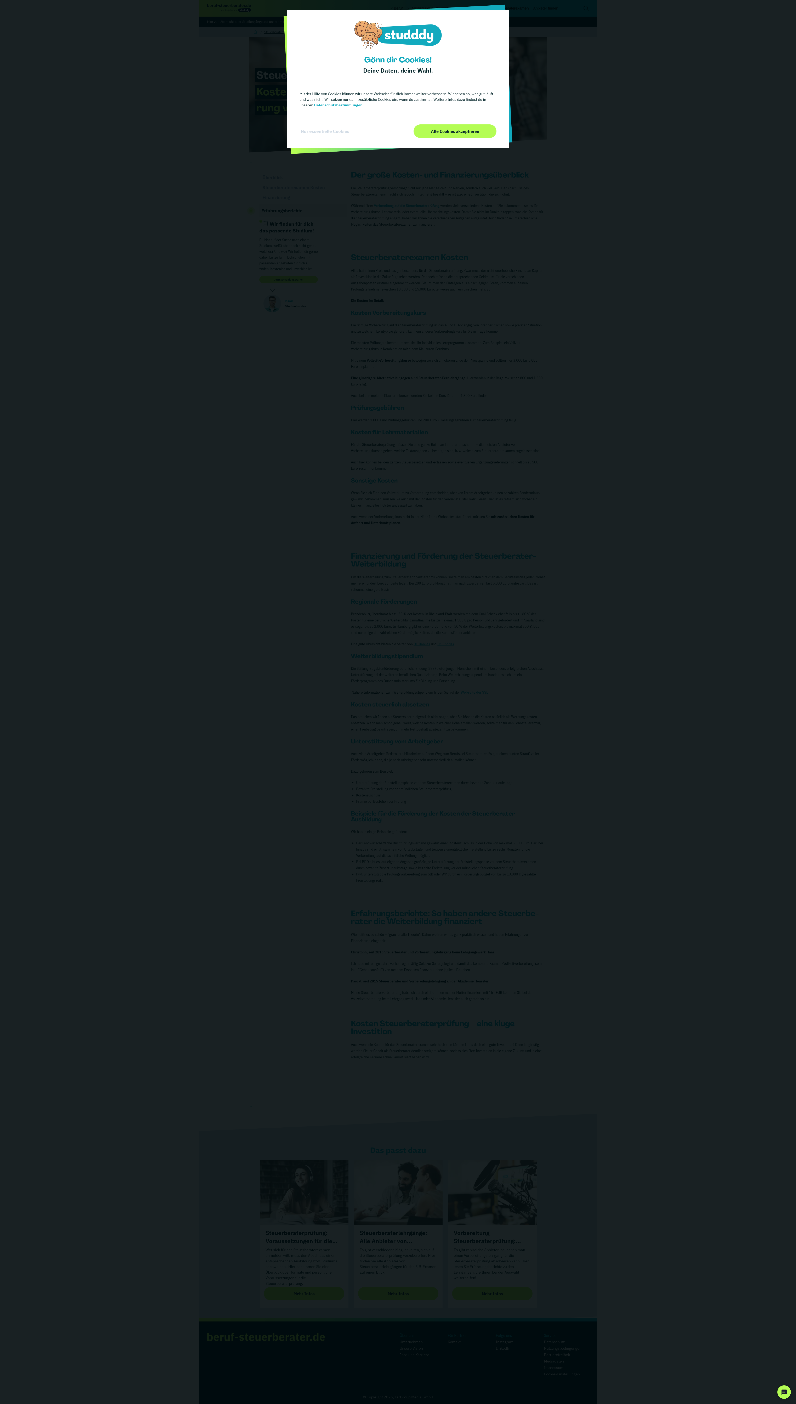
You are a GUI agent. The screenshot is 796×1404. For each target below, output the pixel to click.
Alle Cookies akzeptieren (455, 131)
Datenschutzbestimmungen (338, 105)
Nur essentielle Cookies (325, 131)
